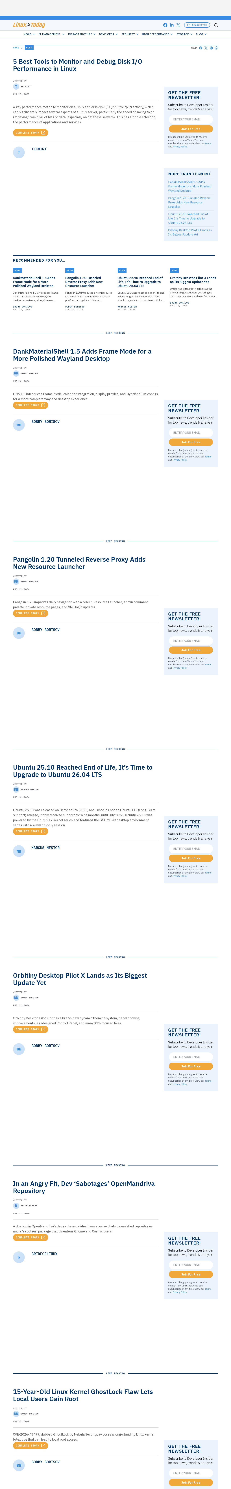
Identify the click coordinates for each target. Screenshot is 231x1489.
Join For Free (191, 129)
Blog (199, 34)
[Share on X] (206, 48)
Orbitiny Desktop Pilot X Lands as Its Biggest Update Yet (193, 280)
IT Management (50, 34)
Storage (182, 34)
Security (128, 34)
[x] (178, 25)
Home (16, 47)
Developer (106, 34)
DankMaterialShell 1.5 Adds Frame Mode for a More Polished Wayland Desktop (189, 186)
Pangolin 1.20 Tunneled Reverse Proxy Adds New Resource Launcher (189, 202)
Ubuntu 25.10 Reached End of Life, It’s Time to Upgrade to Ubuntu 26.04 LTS (188, 218)
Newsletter (199, 25)
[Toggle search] (216, 25)
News (27, 34)
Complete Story (27, 132)
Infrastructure (80, 34)
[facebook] (165, 25)
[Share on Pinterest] (211, 48)
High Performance (155, 34)
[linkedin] (172, 25)
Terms (208, 143)
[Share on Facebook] (200, 48)
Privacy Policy (180, 146)
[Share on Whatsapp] (216, 48)
